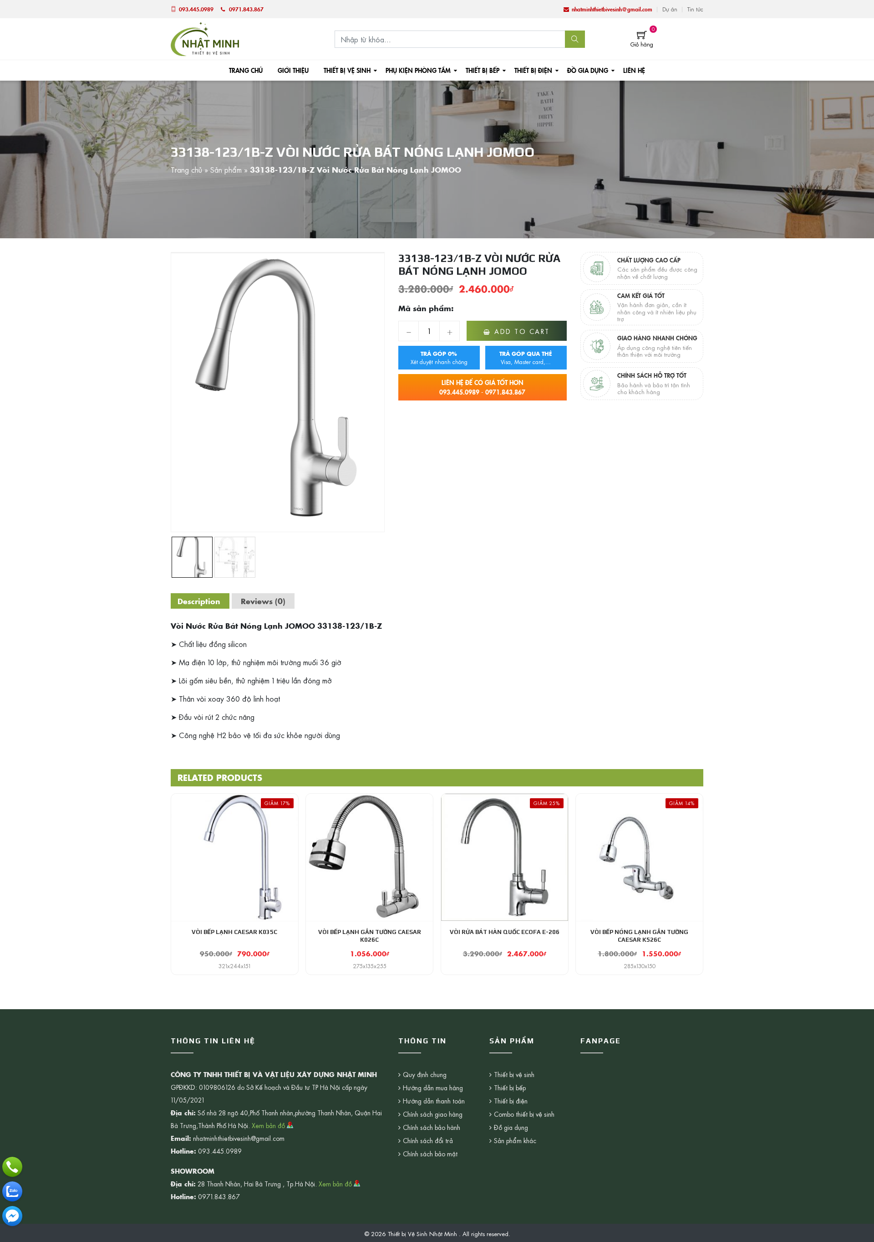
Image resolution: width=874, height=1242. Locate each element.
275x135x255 (369, 966)
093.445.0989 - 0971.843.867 (482, 387)
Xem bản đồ (269, 1125)
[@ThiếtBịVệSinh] (12, 1216)
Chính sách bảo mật (430, 1153)
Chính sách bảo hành (431, 1127)
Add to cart (522, 331)
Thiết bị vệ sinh (347, 70)
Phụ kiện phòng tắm (418, 70)
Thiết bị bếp (482, 70)
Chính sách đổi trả (428, 1140)
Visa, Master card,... (525, 357)
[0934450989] (12, 1191)
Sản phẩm (226, 169)
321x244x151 (234, 966)
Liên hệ (634, 70)
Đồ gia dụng (587, 70)
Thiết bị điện (533, 70)
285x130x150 (640, 966)
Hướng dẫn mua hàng (433, 1087)
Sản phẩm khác (515, 1140)
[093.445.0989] (12, 1167)
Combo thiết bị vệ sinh (524, 1114)
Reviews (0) (263, 601)
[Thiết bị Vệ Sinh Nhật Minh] (205, 37)
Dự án (669, 9)
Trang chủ (246, 70)
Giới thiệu (293, 70)
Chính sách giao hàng (432, 1114)
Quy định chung (425, 1074)
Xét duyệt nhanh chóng (439, 357)
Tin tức (695, 9)
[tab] (198, 601)
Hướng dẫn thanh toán (434, 1100)
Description (199, 601)
